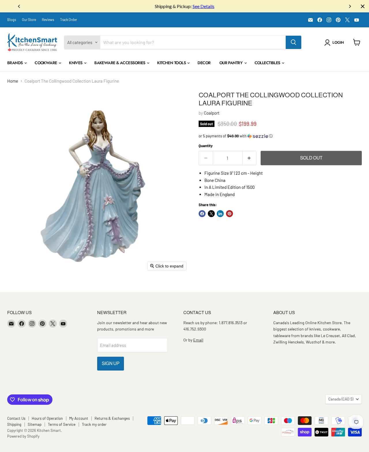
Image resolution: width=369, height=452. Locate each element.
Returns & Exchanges (112, 418)
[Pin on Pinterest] (229, 213)
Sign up (110, 363)
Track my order (94, 424)
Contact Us (16, 418)
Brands (15, 63)
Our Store (29, 20)
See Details (203, 6)
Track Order (68, 20)
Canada (340, 399)
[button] (335, 42)
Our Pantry (231, 63)
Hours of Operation (47, 418)
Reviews (48, 20)
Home (12, 81)
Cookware (46, 63)
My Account (78, 418)
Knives (76, 63)
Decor (203, 63)
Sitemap (35, 424)
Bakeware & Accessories (120, 63)
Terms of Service (62, 424)
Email (198, 339)
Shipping (14, 424)
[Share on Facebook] (202, 213)
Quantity (206, 146)
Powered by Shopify (23, 436)
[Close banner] (362, 6)
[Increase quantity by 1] (249, 158)
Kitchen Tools (172, 63)
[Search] (293, 42)
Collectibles (268, 63)
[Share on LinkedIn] (220, 213)
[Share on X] (211, 213)
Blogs (11, 20)
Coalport (211, 112)
